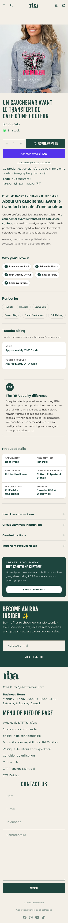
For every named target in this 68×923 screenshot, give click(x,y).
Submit (34, 888)
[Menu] (4, 5)
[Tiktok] (43, 917)
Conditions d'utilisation (19, 755)
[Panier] (64, 5)
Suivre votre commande (20, 729)
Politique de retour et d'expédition (27, 749)
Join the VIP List (34, 657)
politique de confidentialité (22, 736)
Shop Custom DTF (34, 589)
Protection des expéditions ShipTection (30, 742)
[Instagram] (31, 917)
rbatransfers (38, 902)
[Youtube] (37, 917)
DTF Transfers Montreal (19, 769)
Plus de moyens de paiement (34, 162)
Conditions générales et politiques (34, 909)
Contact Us (10, 762)
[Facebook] (25, 917)
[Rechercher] (11, 5)
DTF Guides (11, 775)
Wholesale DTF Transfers (20, 722)
